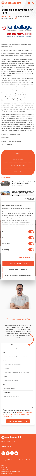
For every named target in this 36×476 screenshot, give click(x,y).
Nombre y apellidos (9, 345)
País (4, 385)
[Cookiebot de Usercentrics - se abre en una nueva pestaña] (25, 199)
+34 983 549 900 (6, 446)
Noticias (18, 154)
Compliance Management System (10, 472)
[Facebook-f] (8, 453)
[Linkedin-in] (3, 453)
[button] (33, 3)
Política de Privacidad (7, 468)
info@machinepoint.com (8, 441)
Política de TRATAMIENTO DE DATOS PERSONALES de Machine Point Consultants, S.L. (17, 414)
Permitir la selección (18, 269)
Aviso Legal (4, 470)
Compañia (6, 369)
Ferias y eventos (7, 16)
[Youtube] (16, 453)
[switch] (31, 237)
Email (4, 361)
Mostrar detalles (24, 257)
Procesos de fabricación (18, 165)
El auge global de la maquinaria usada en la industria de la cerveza (23, 182)
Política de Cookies (6, 473)
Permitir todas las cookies (18, 263)
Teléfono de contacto (9, 353)
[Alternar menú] (29, 3)
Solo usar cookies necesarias (18, 275)
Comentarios (6, 392)
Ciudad (5, 377)
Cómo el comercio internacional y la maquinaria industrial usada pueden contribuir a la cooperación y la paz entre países (23, 193)
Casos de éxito (18, 171)
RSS (2, 466)
